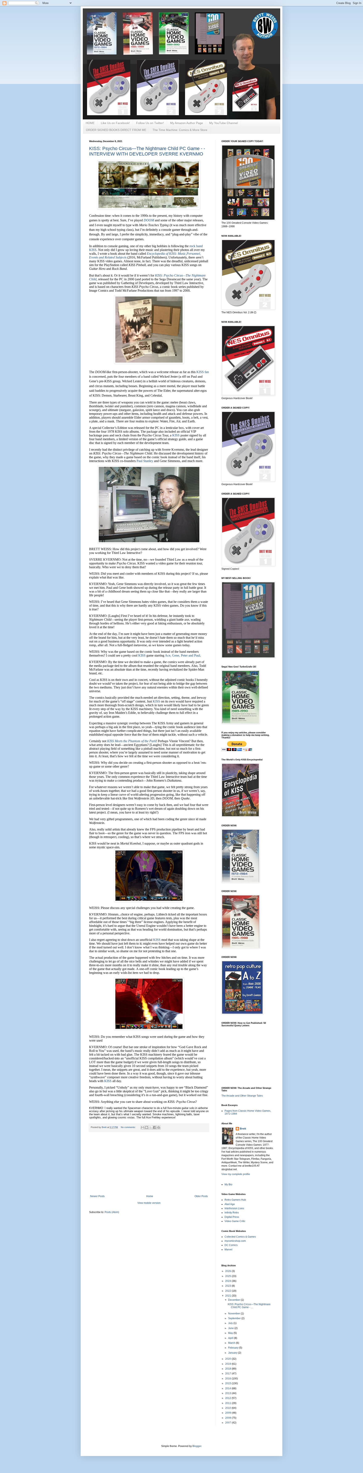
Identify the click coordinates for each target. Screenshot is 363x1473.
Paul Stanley (145, 461)
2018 (228, 1368)
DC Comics (231, 1245)
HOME (90, 123)
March (232, 1342)
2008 (228, 1417)
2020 (228, 1358)
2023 (228, 1285)
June (231, 1328)
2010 (228, 1407)
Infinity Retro (232, 1212)
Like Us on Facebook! (115, 123)
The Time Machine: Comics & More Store (180, 130)
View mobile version (148, 1202)
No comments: (128, 1127)
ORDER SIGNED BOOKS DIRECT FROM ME (116, 130)
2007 (228, 1422)
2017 (228, 1373)
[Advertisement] (148, 1163)
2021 (228, 1295)
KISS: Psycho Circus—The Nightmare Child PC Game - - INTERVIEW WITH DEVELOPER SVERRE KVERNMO (147, 151)
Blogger (196, 1446)
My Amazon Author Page (186, 123)
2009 (228, 1412)
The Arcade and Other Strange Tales (242, 1095)
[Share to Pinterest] (159, 1127)
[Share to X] (151, 1127)
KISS (176, 435)
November (234, 1313)
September (234, 1318)
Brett (243, 1128)
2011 (228, 1403)
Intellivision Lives (234, 1208)
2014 (228, 1388)
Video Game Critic (235, 1221)
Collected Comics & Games (240, 1236)
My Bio (228, 1184)
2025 (228, 1276)
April (231, 1338)
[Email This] (143, 1127)
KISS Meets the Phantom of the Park (131, 741)
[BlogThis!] (147, 1127)
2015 (228, 1383)
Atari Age (230, 1204)
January (233, 1352)
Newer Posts (97, 1196)
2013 (228, 1393)
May (231, 1333)
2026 (228, 1271)
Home (149, 1196)
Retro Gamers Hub (235, 1199)
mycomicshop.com (235, 1240)
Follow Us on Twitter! (150, 123)
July (230, 1323)
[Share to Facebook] (155, 1127)
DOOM (149, 220)
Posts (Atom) (112, 1212)
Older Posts (201, 1196)
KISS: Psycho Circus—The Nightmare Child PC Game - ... (249, 1306)
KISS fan (202, 372)
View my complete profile (235, 1174)
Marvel (228, 1249)
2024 (228, 1281)
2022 (228, 1290)
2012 (228, 1398)
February (233, 1347)
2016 (228, 1378)
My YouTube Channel (223, 123)
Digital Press (232, 1217)
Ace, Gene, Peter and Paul (182, 655)
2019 (228, 1363)
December (234, 1299)
